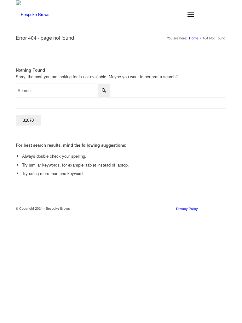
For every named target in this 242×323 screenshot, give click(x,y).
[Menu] (190, 14)
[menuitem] (190, 14)
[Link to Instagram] (221, 14)
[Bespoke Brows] (32, 14)
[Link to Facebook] (212, 14)
